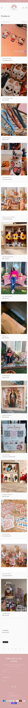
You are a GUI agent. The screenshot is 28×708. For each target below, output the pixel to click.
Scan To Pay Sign (6, 455)
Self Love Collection (6, 573)
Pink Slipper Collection (7, 296)
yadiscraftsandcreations (12, 705)
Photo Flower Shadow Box (7, 256)
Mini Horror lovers (6, 177)
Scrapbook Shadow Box (7, 494)
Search (4, 680)
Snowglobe (5, 630)
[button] (1, 7)
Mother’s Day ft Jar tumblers (8, 217)
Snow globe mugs (6, 613)
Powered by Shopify (18, 705)
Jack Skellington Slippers (7, 98)
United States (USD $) (13, 695)
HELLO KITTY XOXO (6, 58)
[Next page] (23, 648)
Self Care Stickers (6, 534)
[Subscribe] (23, 670)
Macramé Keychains (6, 137)
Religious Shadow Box (7, 415)
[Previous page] (4, 648)
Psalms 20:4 (4, 336)
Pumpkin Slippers (6, 375)
